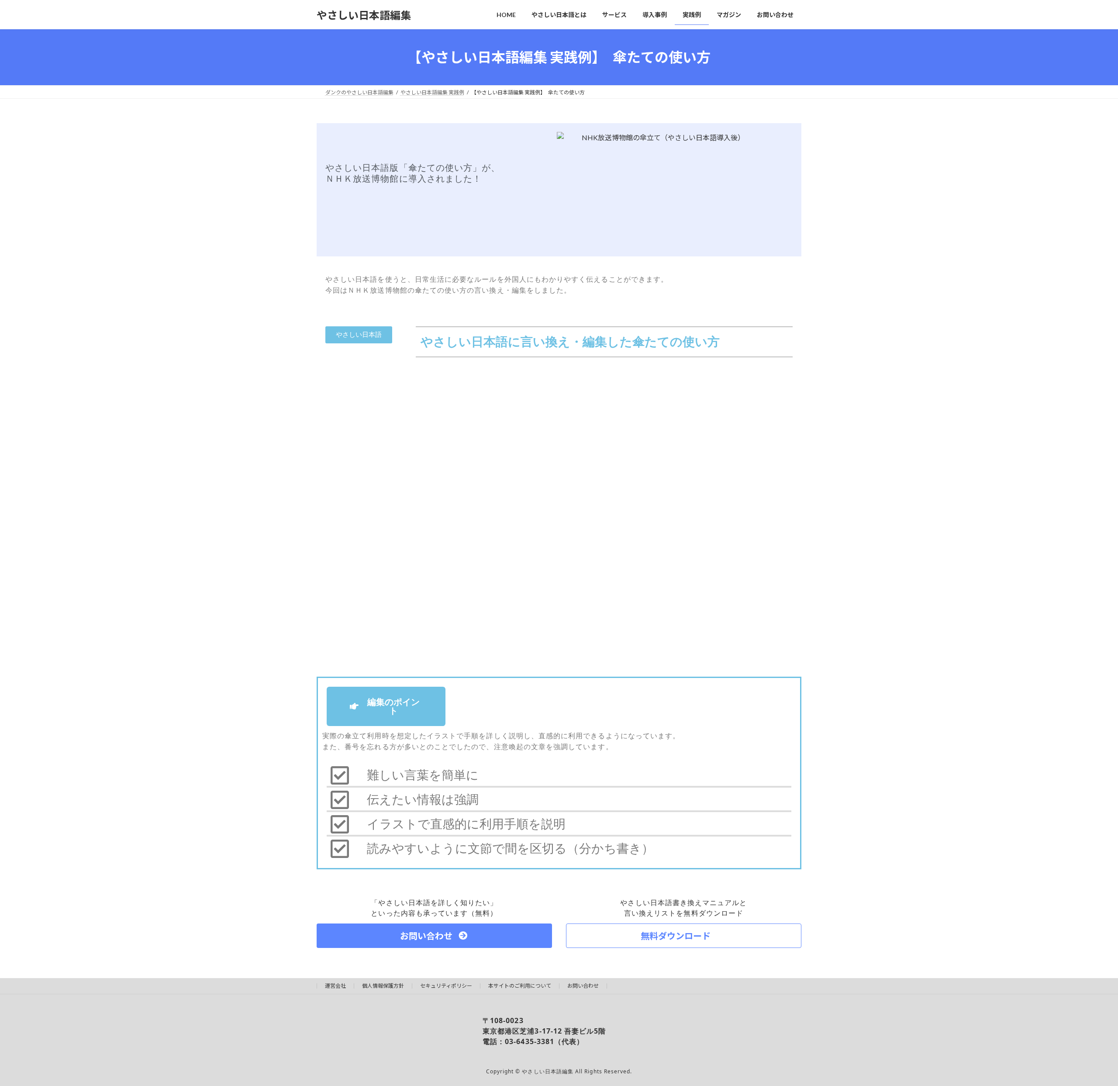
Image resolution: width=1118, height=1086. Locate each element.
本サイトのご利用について (519, 985)
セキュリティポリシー (446, 985)
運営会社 (335, 985)
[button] (358, 334)
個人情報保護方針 (383, 985)
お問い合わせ (583, 985)
